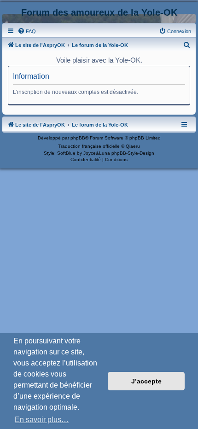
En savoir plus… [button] (42, 419)
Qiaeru (133, 146)
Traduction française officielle (89, 146)
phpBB (77, 137)
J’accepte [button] (146, 381)
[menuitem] (26, 31)
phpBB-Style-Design (132, 153)
